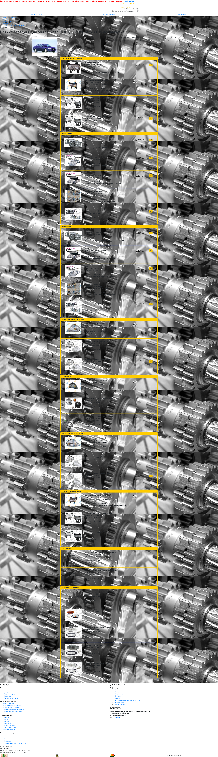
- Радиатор (7, 696)
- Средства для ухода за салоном (14, 743)
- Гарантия (117, 698)
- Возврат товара (119, 704)
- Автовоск (7, 735)
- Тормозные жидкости (11, 707)
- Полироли (7, 739)
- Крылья (6, 721)
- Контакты (117, 690)
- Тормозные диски (10, 694)
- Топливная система (10, 698)
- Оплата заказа (119, 694)
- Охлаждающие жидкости (12, 712)
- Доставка (117, 696)
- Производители (119, 702)
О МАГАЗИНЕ (181, 14)
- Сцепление (7, 690)
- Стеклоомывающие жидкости (14, 709)
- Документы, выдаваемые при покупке (127, 700)
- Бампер (6, 717)
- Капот (5, 719)
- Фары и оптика (9, 725)
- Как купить (118, 692)
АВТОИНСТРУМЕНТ (109, 14)
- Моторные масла (9, 703)
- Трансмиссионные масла (12, 705)
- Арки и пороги (8, 723)
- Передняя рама (9, 729)
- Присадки (7, 741)
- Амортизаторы (8, 692)
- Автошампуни (8, 737)
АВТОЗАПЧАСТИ (36, 14)
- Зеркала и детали (9, 727)
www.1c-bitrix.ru (129, 1)
